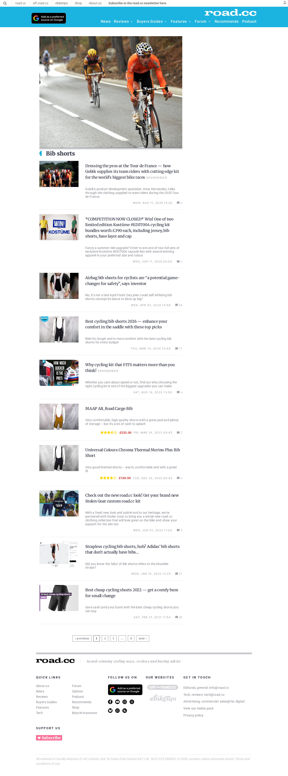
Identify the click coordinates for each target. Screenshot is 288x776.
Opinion (77, 691)
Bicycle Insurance (84, 713)
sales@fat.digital (232, 701)
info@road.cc (219, 687)
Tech (39, 713)
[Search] (5, 3)
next (142, 638)
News (40, 691)
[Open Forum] (209, 21)
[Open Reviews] (131, 21)
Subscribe (51, 737)
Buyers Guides (46, 702)
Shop (75, 707)
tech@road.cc (214, 694)
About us (42, 686)
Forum (76, 686)
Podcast (78, 696)
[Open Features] (189, 21)
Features (42, 707)
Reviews (42, 696)
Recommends (82, 702)
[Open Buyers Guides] (165, 21)
